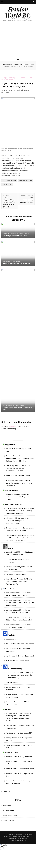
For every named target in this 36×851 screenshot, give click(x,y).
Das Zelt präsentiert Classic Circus (15, 236)
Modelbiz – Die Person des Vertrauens (16, 263)
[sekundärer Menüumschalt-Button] (2, 2)
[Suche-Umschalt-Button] (33, 1)
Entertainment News (10, 233)
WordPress (23, 838)
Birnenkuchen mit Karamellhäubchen (20, 644)
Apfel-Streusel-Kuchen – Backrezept (20, 656)
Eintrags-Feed (8, 810)
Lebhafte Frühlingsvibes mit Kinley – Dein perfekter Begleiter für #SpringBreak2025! (19, 520)
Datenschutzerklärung (18, 840)
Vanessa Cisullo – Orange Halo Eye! (19, 756)
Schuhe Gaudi (7, 184)
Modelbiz (11, 261)
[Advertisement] (18, 41)
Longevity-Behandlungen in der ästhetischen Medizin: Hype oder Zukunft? (18, 496)
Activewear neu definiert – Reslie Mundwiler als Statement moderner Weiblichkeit (19, 483)
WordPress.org (8, 820)
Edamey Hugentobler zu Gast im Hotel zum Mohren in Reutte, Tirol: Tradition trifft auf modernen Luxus (20, 537)
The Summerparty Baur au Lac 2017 (19, 733)
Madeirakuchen (11, 639)
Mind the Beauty (12, 682)
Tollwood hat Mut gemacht (16, 574)
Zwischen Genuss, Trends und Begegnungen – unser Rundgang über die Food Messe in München (20, 458)
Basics (5, 261)
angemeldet (13, 426)
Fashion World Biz (18, 12)
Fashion (4, 80)
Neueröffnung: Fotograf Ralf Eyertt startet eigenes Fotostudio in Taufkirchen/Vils (19, 581)
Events (21, 233)
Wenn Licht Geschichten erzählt (18, 476)
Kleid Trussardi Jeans (25, 181)
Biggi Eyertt (8, 90)
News (11, 80)
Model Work (7, 405)
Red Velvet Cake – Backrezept (17, 661)
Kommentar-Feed (10, 815)
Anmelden (7, 806)
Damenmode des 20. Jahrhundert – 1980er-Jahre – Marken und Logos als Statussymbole (20, 602)
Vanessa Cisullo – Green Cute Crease (20, 769)
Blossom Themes (26, 836)
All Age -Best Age (9, 78)
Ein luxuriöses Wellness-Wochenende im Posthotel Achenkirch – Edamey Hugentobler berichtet (20, 510)
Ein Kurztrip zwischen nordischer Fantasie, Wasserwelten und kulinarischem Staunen (18, 468)
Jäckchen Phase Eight (9, 181)
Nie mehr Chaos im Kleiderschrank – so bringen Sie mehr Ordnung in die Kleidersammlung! (19, 675)
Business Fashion (24, 78)
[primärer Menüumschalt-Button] (18, 59)
